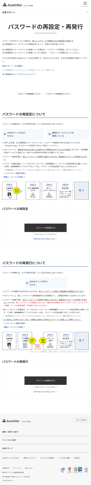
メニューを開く (87, 12)
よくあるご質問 (64, 458)
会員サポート (9, 12)
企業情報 (5, 468)
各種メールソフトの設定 (13, 177)
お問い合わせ (29, 468)
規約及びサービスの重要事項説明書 (13, 472)
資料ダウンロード (30, 458)
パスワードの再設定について (29, 93)
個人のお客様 (80, 420)
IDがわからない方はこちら (44, 238)
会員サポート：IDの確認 (12, 66)
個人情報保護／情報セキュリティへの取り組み (16, 477)
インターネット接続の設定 (14, 173)
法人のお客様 (28, 5)
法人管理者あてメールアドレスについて (18, 74)
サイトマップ (17, 468)
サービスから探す (9, 440)
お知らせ (77, 458)
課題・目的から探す (10, 431)
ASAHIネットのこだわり (10, 458)
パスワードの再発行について (58, 93)
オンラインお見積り (47, 458)
